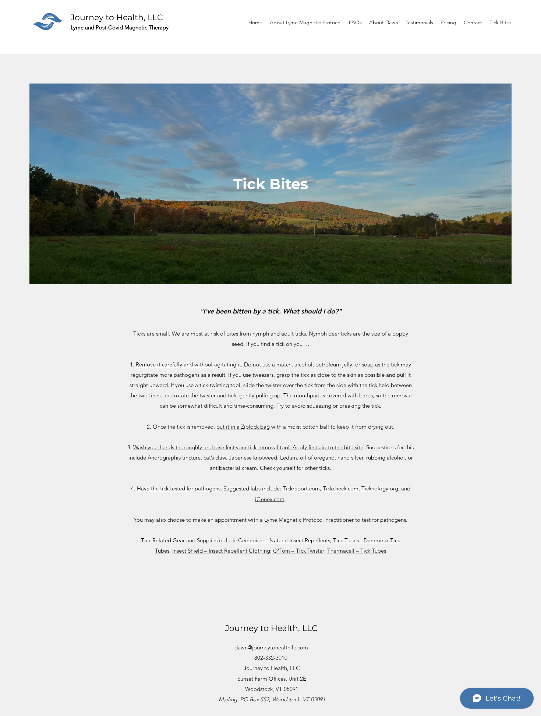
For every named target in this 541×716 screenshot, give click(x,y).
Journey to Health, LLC (117, 17)
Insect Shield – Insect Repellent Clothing (221, 550)
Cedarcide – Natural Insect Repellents (284, 540)
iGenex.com (269, 499)
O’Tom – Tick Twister (298, 550)
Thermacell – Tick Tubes (356, 550)
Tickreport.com (301, 488)
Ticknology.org (379, 488)
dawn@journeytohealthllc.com (271, 647)
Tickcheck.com (340, 488)
